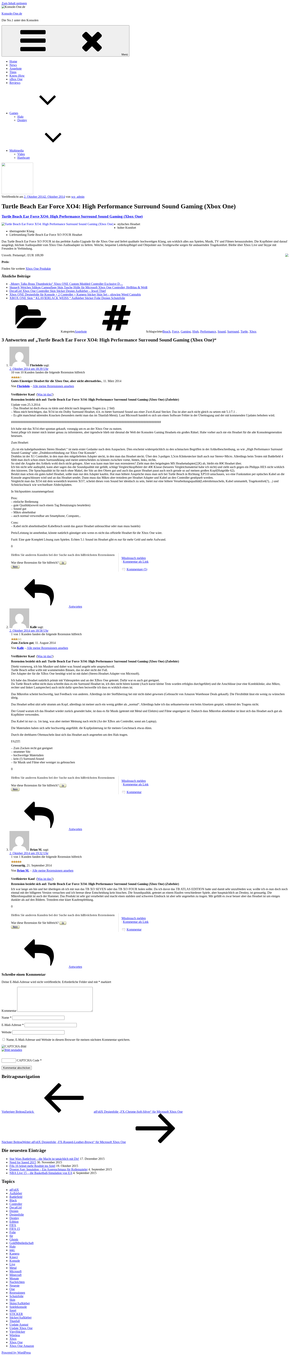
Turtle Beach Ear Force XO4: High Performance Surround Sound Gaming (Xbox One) (72, 216)
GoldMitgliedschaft (21, 1243)
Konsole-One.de (12, 13)
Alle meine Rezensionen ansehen (53, 386)
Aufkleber (15, 1193)
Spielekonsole (18, 1306)
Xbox (252, 331)
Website (6, 1032)
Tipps (12, 72)
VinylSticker (17, 1331)
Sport (12, 1310)
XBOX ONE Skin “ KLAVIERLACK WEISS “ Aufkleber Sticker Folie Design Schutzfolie (67, 298)
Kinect (13, 1257)
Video (21, 154)
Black (13, 1200)
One (12, 1289)
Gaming (186, 331)
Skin (12, 1299)
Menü (125, 54)
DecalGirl (15, 1207)
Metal (13, 1267)
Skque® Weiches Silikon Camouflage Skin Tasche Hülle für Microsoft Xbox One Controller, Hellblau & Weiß (78, 287)
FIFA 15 (14, 1228)
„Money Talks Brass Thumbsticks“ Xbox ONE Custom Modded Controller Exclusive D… (66, 283)
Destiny (22, 120)
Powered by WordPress (16, 1352)
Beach (166, 331)
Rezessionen (17, 1292)
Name (6, 1017)
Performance (208, 331)
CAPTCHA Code (28, 1060)
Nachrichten (17, 1282)
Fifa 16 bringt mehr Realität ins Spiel (32, 1166)
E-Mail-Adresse (13, 1025)
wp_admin (77, 196)
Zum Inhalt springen (14, 3)
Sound (222, 331)
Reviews (14, 82)
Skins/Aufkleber (19, 1303)
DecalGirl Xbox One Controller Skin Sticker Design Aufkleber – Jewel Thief (57, 291)
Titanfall (14, 1321)
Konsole (14, 1260)
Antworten (75, 606)
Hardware (23, 157)
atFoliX (14, 1189)
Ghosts (13, 1239)
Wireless (14, 1335)
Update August (18, 1324)
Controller (15, 1204)
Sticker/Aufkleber (20, 1317)
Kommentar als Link (136, 561)
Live (12, 1264)
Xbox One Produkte (38, 268)
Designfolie (16, 1214)
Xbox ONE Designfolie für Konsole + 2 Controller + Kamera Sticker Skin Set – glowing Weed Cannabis (75, 294)
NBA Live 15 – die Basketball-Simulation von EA (40, 1173)
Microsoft (15, 1271)
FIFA (12, 1225)
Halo (20, 116)
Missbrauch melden (134, 558)
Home (13, 61)
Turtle (244, 331)
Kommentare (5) (137, 569)
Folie (12, 1232)
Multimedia (16, 150)
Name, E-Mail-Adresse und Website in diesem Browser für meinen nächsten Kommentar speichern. (68, 1039)
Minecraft (15, 1275)
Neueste (14, 1285)
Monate (14, 1278)
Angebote (15, 68)
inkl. (12, 1250)
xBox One (15, 79)
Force (175, 331)
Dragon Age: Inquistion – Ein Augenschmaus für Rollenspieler (48, 1169)
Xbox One (16, 1342)
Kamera (14, 1253)
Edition (14, 1221)
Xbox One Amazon (21, 1346)
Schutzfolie (16, 1296)
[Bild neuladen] (12, 1050)
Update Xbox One (21, 1328)
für (11, 1236)
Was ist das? (44, 394)
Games (13, 113)
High (195, 331)
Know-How (17, 75)
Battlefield (15, 1196)
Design (13, 1211)
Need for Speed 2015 (22, 1162)
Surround (233, 331)
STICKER (16, 1314)
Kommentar (134, 792)
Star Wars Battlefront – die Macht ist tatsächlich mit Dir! (44, 1158)
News (13, 65)
